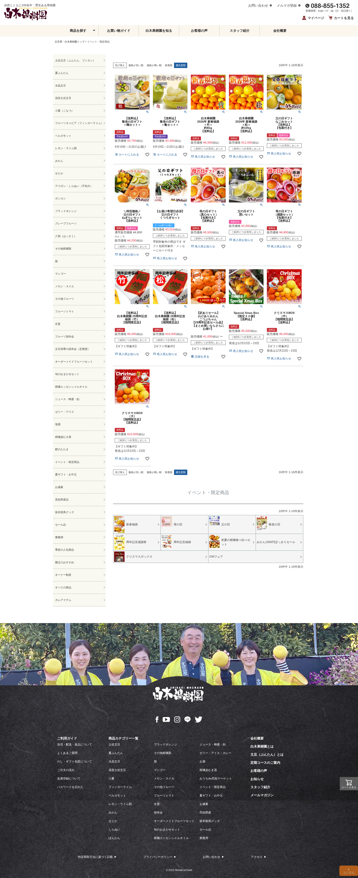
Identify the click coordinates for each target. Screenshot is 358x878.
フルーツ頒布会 (64, 336)
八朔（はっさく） (66, 236)
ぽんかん (114, 838)
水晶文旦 (60, 85)
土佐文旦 (114, 744)
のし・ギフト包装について (74, 761)
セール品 (60, 524)
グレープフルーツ (66, 223)
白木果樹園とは (262, 746)
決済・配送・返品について (74, 744)
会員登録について (68, 778)
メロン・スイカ (64, 286)
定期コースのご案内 (265, 762)
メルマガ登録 (287, 5)
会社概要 (280, 30)
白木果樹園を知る (159, 30)
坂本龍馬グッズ (64, 512)
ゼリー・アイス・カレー (215, 753)
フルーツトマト (64, 311)
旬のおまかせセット (67, 374)
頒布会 (158, 812)
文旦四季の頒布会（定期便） (72, 349)
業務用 (59, 537)
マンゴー (60, 273)
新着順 (168, 65)
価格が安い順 (135, 65)
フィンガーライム (120, 787)
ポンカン (60, 198)
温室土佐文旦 (63, 98)
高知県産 (205, 812)
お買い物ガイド (118, 30)
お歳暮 (59, 487)
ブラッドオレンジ (66, 211)
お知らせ (257, 779)
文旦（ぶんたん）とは (267, 754)
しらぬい (114, 829)
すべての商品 (63, 587)
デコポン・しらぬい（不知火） (74, 186)
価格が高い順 (154, 65)
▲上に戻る (348, 870)
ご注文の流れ (66, 770)
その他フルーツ (64, 298)
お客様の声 (199, 30)
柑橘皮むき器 (63, 436)
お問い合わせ (258, 5)
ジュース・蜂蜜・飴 (67, 399)
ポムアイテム (63, 600)
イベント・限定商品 (67, 462)
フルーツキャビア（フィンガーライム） (79, 123)
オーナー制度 (63, 574)
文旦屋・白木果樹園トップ (70, 41)
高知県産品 (62, 499)
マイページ (316, 18)
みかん (59, 160)
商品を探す (78, 30)
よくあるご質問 (67, 753)
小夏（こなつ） (64, 110)
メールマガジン (262, 795)
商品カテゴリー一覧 (123, 738)
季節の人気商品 (64, 549)
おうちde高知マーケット (216, 778)
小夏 (111, 778)
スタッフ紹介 (240, 30)
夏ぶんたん (62, 72)
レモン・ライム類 (66, 148)
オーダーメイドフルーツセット (74, 361)
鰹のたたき (62, 449)
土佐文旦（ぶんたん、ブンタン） (75, 60)
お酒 (202, 761)
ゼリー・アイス (64, 411)
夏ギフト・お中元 (66, 474)
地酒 (57, 424)
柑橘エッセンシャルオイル (71, 386)
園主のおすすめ (64, 562)
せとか (59, 173)
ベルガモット (63, 135)
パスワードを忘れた (70, 787)
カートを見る (344, 18)
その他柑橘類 (63, 248)
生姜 (57, 323)
